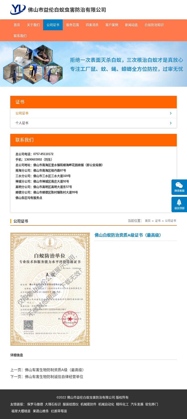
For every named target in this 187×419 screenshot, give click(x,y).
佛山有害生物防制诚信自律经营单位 (54, 377)
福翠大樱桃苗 (21, 411)
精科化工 (122, 404)
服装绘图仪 (71, 404)
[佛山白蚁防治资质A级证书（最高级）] (50, 343)
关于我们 (33, 25)
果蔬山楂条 (41, 411)
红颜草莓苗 (59, 411)
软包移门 (151, 404)
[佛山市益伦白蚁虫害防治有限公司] (58, 17)
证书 (158, 220)
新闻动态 (131, 25)
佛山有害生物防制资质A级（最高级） (55, 370)
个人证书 (22, 123)
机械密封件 (88, 404)
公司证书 (53, 25)
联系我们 (20, 36)
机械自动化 (106, 404)
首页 (17, 25)
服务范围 (72, 25)
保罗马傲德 (35, 404)
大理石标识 (53, 404)
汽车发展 (137, 404)
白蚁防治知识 (154, 25)
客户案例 (111, 25)
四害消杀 (92, 25)
